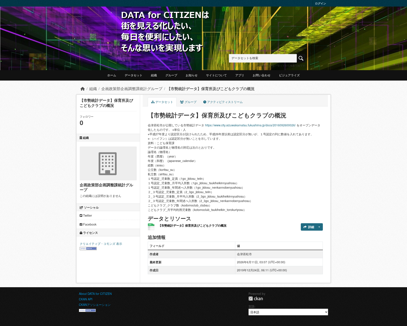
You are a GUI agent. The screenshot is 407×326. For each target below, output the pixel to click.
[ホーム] (83, 88)
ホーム (111, 75)
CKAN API (85, 299)
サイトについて (216, 75)
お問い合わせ (261, 75)
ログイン (320, 3)
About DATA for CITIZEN (95, 293)
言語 (251, 306)
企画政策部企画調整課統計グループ (131, 88)
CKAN (255, 298)
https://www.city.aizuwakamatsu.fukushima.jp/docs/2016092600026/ (250, 125)
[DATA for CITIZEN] (165, 17)
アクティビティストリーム (224, 102)
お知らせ (192, 75)
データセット (133, 75)
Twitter (87, 215)
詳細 (311, 227)
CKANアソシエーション (95, 304)
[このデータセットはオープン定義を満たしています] (88, 248)
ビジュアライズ (289, 75)
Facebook (89, 224)
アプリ (239, 75)
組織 (154, 75)
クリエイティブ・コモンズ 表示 (101, 243)
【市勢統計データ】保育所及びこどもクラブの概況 (211, 88)
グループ (171, 75)
